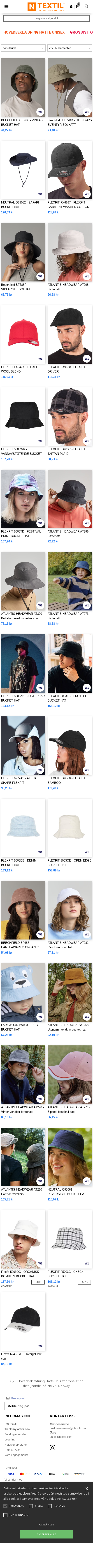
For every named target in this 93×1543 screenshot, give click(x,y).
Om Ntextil (11, 1424)
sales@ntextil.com (61, 1436)
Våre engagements (16, 1455)
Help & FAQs (12, 1450)
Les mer (71, 1498)
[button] (71, 6)
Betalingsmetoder (15, 1434)
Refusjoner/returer (16, 1444)
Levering (10, 1439)
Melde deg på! (18, 1406)
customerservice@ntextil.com (68, 1428)
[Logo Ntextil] (46, 6)
